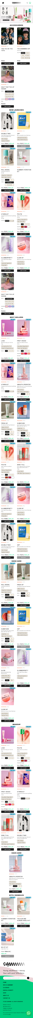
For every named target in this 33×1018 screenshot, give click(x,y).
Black (27, 52)
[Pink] (6, 99)
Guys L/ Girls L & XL (9, 94)
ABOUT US (6, 995)
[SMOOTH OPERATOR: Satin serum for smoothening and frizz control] (23, 371)
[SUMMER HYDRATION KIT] (23, 157)
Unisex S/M (9, 91)
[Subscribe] (28, 978)
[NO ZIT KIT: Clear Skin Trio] (7, 936)
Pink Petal (7, 220)
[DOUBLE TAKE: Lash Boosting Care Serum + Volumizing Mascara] (7, 120)
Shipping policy (7, 1010)
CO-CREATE (6, 987)
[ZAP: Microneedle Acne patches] (23, 120)
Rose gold (12, 220)
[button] (3, 3)
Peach (23, 57)
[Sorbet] (22, 353)
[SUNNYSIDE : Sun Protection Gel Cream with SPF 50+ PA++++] (23, 410)
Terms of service (7, 1008)
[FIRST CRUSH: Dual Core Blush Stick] (23, 328)
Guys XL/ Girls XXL (9, 96)
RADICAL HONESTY (8, 990)
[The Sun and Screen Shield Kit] (23, 906)
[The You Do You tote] (7, 36)
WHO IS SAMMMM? (8, 985)
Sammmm (9, 1001)
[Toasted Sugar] (22, 227)
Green (23, 52)
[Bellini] (28, 353)
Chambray (27, 57)
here (9, 1014)
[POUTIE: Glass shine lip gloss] (23, 201)
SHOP (4, 993)
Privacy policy (7, 1004)
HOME (4, 982)
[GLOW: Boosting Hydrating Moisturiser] (7, 657)
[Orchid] (9, 99)
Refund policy (7, 1006)
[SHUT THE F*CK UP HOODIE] (7, 74)
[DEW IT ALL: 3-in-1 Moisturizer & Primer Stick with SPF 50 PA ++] (23, 451)
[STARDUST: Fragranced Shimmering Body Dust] (7, 201)
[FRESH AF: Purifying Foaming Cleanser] (7, 410)
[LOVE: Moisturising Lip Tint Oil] (7, 328)
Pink (23, 55)
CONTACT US (6, 998)
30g (7, 680)
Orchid (27, 55)
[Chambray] (12, 99)
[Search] (27, 3)
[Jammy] (25, 353)
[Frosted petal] (25, 227)
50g (12, 680)
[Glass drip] (28, 227)
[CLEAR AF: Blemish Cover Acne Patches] (23, 245)
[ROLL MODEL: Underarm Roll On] (7, 157)
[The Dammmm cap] (23, 36)
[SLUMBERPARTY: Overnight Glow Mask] (7, 245)
